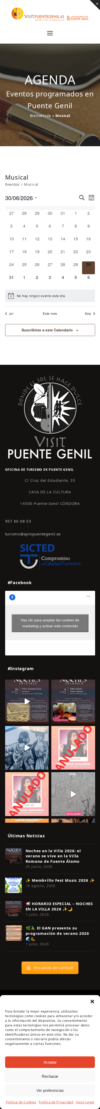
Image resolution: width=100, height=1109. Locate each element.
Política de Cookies (21, 1102)
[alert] (50, 296)
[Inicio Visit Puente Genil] (50, 417)
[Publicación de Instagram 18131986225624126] (73, 794)
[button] (92, 1001)
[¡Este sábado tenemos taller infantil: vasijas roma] (73, 701)
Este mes (50, 313)
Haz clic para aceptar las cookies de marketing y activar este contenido (50, 623)
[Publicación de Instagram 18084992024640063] (73, 748)
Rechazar (50, 1076)
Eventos (12, 184)
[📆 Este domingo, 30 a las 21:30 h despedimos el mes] (27, 701)
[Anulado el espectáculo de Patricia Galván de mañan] (27, 794)
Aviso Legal (85, 1102)
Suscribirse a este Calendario (47, 329)
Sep (88, 313)
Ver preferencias (50, 1090)
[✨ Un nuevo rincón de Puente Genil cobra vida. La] (27, 748)
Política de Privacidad (56, 1102)
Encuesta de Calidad (53, 967)
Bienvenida (40, 115)
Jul (11, 313)
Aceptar (50, 1062)
